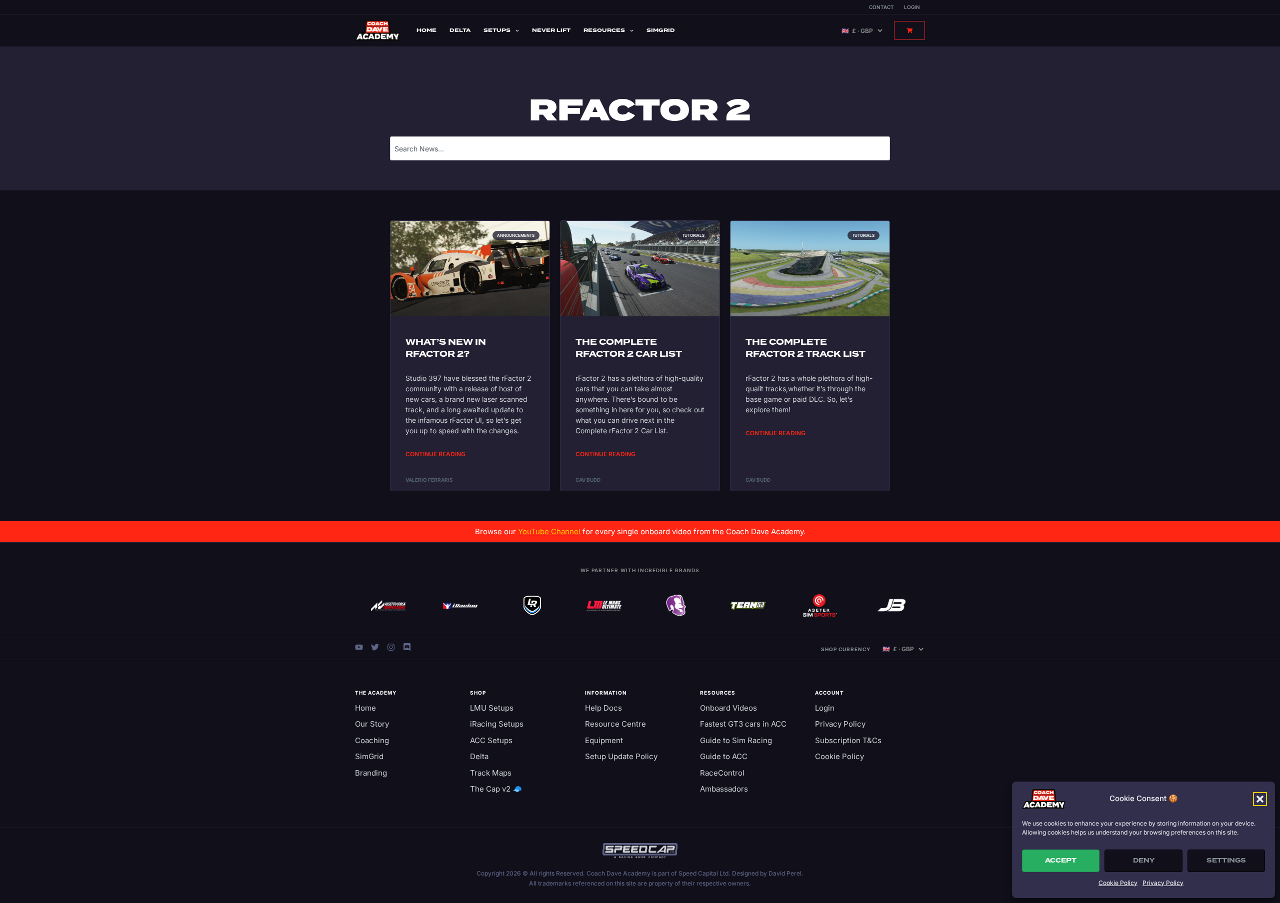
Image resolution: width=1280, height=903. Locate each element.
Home (426, 30)
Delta (460, 30)
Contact (881, 7)
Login (912, 7)
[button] (1260, 799)
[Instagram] (391, 647)
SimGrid (660, 30)
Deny (1143, 860)
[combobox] (640, 148)
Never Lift (551, 30)
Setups (497, 30)
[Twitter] (375, 647)
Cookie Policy (1118, 883)
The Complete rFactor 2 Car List (629, 348)
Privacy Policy (1163, 883)
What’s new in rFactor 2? (446, 348)
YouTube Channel (549, 531)
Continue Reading (436, 454)
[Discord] (407, 647)
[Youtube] (359, 647)
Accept (1060, 860)
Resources (604, 30)
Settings (1226, 860)
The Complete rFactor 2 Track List (806, 348)
